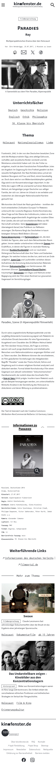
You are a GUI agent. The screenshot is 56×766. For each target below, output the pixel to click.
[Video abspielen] (28, 303)
